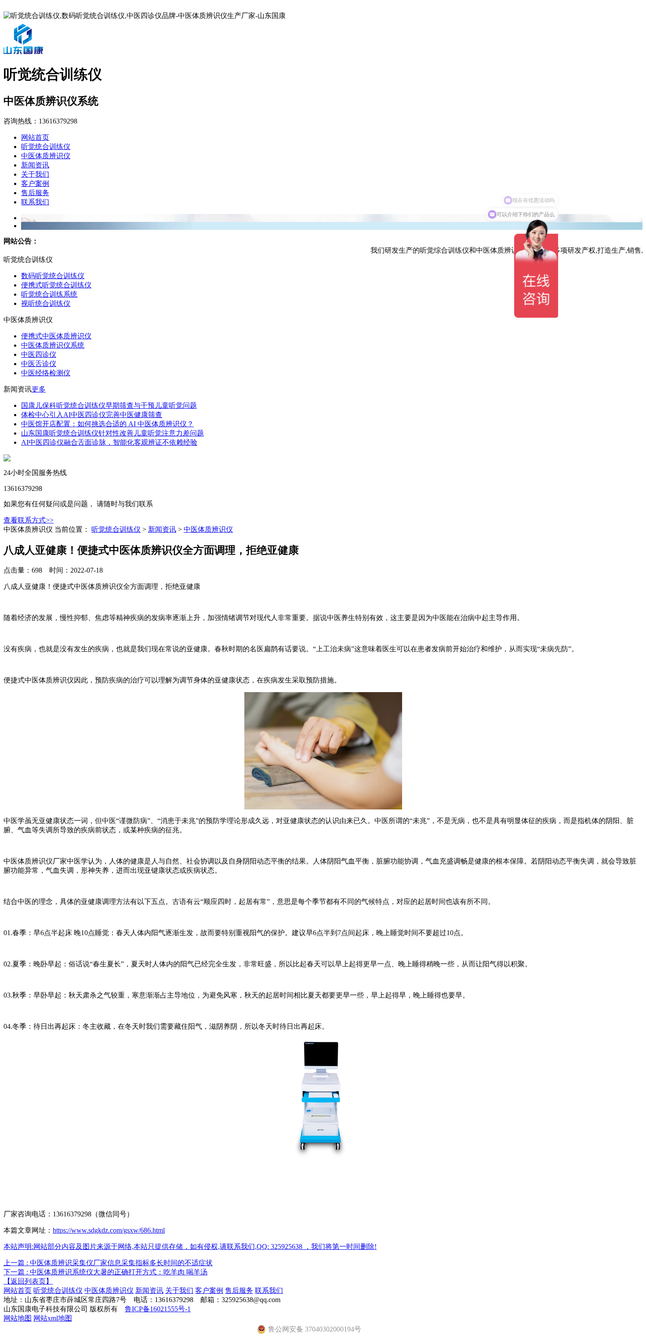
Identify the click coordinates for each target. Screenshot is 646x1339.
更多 (39, 389)
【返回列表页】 (28, 1281)
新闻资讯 (35, 165)
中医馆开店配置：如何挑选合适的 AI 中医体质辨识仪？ (107, 424)
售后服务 (35, 192)
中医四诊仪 (38, 354)
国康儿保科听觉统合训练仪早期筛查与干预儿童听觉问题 (109, 405)
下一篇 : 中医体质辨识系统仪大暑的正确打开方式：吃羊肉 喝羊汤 (105, 1272)
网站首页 (35, 137)
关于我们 (35, 174)
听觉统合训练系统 (49, 294)
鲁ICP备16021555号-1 (158, 1309)
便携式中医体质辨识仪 (56, 336)
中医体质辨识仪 (45, 156)
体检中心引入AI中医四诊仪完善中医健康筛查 (91, 414)
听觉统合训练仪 (45, 146)
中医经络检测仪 (45, 373)
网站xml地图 (52, 1318)
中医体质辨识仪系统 (52, 345)
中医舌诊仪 (38, 363)
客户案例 (35, 183)
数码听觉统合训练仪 (52, 275)
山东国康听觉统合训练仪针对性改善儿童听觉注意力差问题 (112, 433)
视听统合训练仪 (45, 303)
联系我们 (35, 202)
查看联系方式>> (29, 520)
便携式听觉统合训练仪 (56, 285)
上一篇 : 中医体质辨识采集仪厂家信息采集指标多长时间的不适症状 (108, 1262)
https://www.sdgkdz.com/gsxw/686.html (109, 1230)
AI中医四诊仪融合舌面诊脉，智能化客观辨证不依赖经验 (109, 442)
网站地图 (18, 1318)
